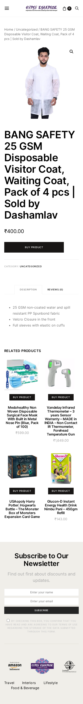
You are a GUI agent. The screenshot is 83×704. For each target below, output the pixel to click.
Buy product (34, 247)
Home (8, 29)
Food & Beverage (25, 688)
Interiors (29, 683)
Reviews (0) (55, 289)
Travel (9, 683)
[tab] (28, 289)
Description (28, 289)
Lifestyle (51, 683)
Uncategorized (27, 29)
